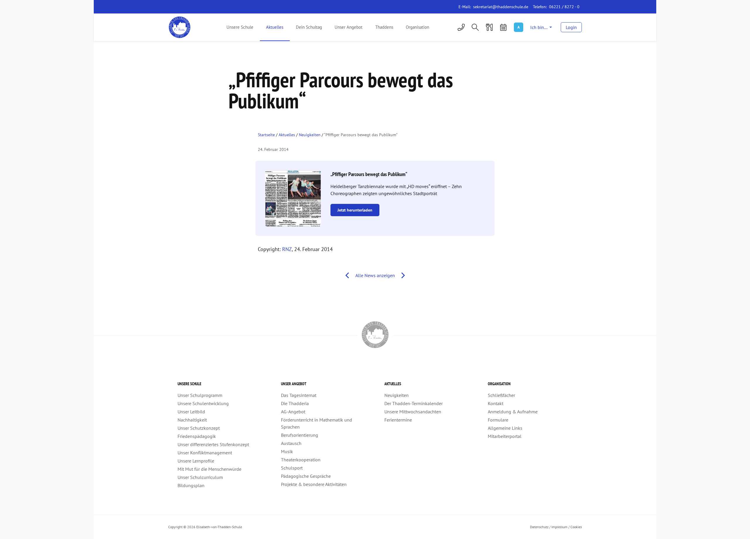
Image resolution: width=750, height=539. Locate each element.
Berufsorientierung (299, 435)
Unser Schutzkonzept (199, 428)
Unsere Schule (239, 27)
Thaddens (384, 27)
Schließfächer (501, 395)
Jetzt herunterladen (355, 210)
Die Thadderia (295, 403)
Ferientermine (398, 420)
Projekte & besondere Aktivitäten (314, 484)
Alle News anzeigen (375, 275)
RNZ (287, 249)
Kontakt (495, 403)
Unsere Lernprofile (196, 461)
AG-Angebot (293, 412)
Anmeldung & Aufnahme (513, 412)
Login (571, 27)
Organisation (417, 27)
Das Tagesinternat (298, 395)
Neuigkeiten (310, 134)
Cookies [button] (576, 527)
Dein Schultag (309, 27)
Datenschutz (539, 527)
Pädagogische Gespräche (306, 476)
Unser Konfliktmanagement (205, 453)
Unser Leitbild (191, 412)
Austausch (291, 443)
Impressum (559, 527)
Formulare (498, 420)
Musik (287, 451)
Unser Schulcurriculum (200, 477)
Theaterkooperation (301, 460)
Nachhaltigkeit (192, 420)
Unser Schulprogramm (200, 395)
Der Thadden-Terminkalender (413, 403)
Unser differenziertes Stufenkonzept (213, 444)
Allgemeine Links (505, 428)
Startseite (266, 134)
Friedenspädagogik (197, 436)
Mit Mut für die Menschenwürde (209, 469)
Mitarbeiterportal (504, 436)
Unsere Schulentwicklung (203, 403)
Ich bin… (539, 27)
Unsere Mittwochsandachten (412, 412)
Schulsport (292, 468)
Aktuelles (274, 27)
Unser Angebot (348, 27)
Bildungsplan (191, 485)
